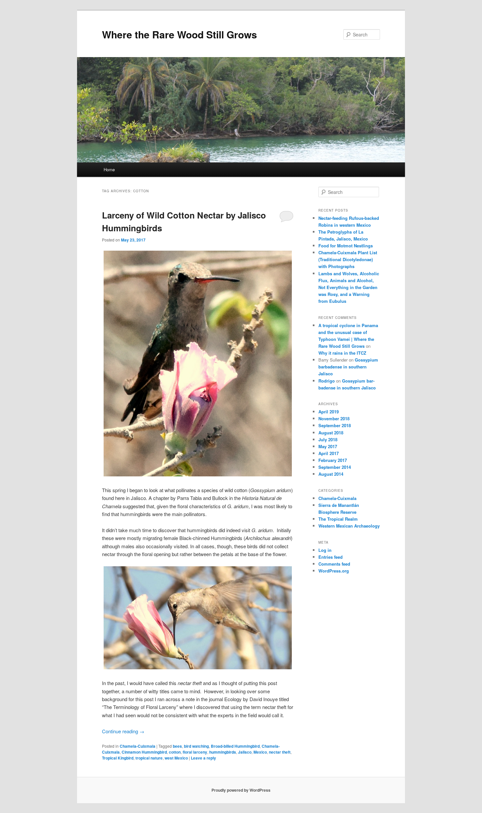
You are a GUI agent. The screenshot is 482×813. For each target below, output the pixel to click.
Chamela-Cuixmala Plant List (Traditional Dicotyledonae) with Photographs (347, 259)
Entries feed (330, 557)
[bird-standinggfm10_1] (198, 363)
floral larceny (195, 752)
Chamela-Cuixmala (137, 746)
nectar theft (280, 752)
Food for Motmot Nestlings (345, 245)
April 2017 (328, 453)
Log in (324, 550)
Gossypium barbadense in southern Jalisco (348, 367)
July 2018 (327, 439)
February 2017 (332, 460)
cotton (175, 752)
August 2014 (330, 474)
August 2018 (330, 432)
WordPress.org (333, 571)
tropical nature (149, 758)
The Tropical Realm (338, 519)
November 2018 (334, 418)
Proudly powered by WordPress (241, 790)
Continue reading (123, 731)
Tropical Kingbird (117, 758)
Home (109, 169)
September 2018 (334, 425)
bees (177, 746)
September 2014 (334, 467)
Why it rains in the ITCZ (342, 353)
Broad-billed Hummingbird (235, 746)
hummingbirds (222, 752)
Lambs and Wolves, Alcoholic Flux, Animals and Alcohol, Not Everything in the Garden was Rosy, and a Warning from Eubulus (348, 287)
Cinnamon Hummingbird (144, 752)
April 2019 (328, 411)
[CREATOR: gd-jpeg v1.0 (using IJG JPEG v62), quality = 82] (198, 617)
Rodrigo (326, 381)
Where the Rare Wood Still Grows (179, 34)
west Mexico (176, 758)
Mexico (260, 752)
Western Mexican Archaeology (349, 526)
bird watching (196, 746)
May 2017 (327, 446)
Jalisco (244, 752)
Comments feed (334, 564)
